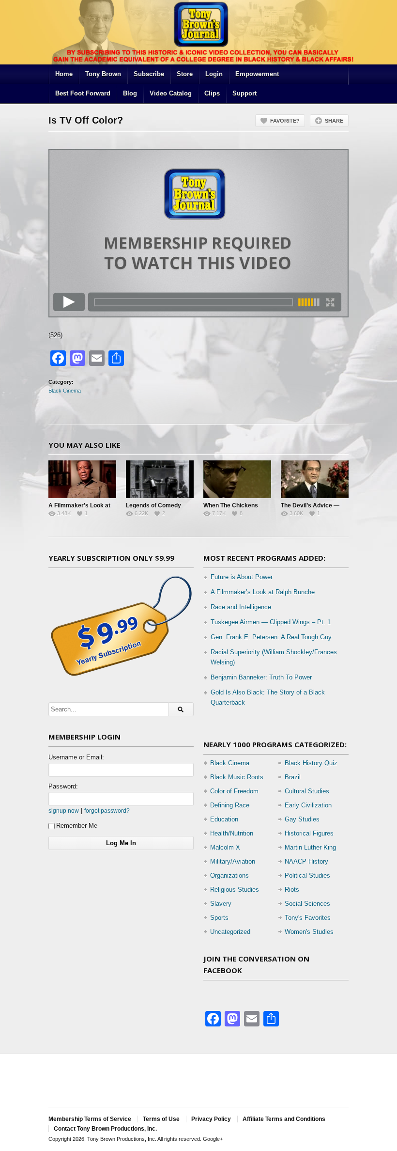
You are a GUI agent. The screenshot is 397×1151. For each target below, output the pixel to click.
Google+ (213, 1139)
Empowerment (257, 74)
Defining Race (229, 805)
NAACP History (306, 861)
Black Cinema (64, 391)
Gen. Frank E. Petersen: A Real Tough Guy (271, 637)
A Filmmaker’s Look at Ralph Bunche (263, 592)
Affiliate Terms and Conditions (284, 1119)
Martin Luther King (310, 847)
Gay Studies (302, 819)
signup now (63, 810)
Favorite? (285, 121)
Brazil (293, 777)
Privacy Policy (211, 1119)
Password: (63, 786)
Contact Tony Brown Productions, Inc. (105, 1128)
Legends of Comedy (153, 505)
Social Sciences (307, 903)
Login (214, 74)
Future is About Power (242, 577)
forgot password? (107, 810)
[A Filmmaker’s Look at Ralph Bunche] (82, 479)
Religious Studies (234, 889)
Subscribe (149, 74)
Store (185, 74)
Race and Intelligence (241, 607)
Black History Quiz (311, 763)
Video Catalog (171, 93)
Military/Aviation (232, 861)
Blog (130, 93)
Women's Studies (309, 931)
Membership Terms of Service (89, 1119)
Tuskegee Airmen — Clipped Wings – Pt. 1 (271, 622)
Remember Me (76, 825)
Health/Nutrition (231, 833)
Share (334, 121)
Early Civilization (308, 805)
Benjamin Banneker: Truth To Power (261, 677)
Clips (212, 93)
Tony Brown (103, 74)
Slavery (220, 903)
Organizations (229, 875)
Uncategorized (230, 931)
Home (64, 74)
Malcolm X (225, 847)
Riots (292, 889)
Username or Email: (76, 757)
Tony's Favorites (308, 917)
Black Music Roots (236, 777)
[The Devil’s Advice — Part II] (314, 479)
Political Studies (307, 875)
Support (244, 93)
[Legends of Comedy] (159, 479)
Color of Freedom (234, 791)
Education (224, 819)
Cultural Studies (307, 791)
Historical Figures (309, 833)
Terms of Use (161, 1119)
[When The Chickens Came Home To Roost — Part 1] (237, 479)
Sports (219, 917)
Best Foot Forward (82, 93)
